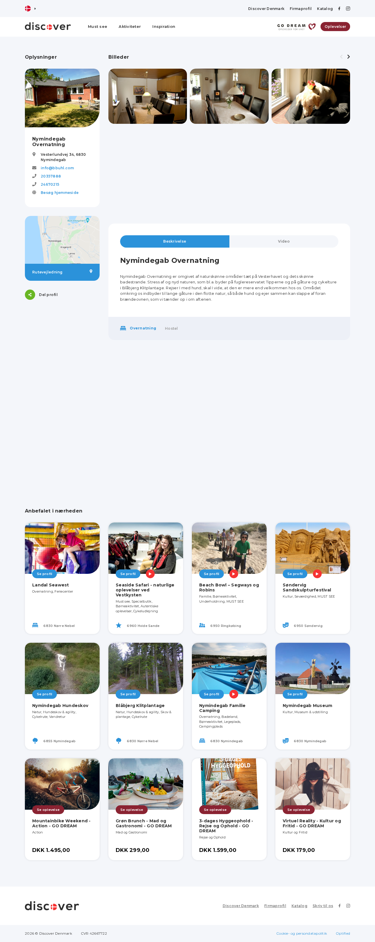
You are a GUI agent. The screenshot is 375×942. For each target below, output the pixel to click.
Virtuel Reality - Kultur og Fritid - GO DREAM (312, 823)
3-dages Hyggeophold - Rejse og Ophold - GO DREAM (226, 825)
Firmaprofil (301, 8)
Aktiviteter (130, 26)
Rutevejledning (47, 272)
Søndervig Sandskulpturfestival (307, 587)
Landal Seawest (50, 585)
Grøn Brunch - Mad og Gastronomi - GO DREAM (144, 823)
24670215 (50, 184)
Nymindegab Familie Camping (222, 708)
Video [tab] (284, 241)
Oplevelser (335, 26)
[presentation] (341, 56)
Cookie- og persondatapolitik (301, 933)
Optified (343, 933)
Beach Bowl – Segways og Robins (229, 587)
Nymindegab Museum (307, 705)
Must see (97, 26)
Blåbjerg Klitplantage (140, 705)
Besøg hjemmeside (60, 192)
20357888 (51, 176)
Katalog (325, 8)
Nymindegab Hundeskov (60, 705)
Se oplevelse (48, 810)
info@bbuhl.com (57, 168)
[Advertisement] (62, 397)
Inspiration (163, 26)
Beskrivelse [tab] (174, 241)
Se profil (44, 574)
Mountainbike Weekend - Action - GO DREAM (61, 823)
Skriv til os (323, 906)
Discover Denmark (266, 8)
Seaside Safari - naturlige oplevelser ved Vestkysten (145, 590)
